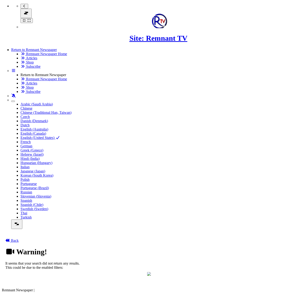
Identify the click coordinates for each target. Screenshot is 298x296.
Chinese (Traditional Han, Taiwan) (45, 112)
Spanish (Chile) (31, 205)
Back (14, 240)
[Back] (24, 6)
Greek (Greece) (31, 150)
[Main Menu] (26, 13)
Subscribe (33, 66)
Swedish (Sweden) (34, 209)
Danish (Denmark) (34, 121)
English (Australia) (34, 129)
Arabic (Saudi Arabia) (36, 104)
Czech (25, 117)
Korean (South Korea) (36, 175)
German (26, 146)
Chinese (26, 108)
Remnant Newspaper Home (46, 54)
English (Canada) (33, 133)
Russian (26, 192)
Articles (31, 58)
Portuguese (28, 184)
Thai (23, 213)
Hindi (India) (30, 159)
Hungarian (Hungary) (36, 163)
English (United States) (37, 138)
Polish (25, 180)
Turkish (26, 217)
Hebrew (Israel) (32, 154)
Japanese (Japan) (32, 171)
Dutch (25, 125)
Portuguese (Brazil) (34, 188)
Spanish (26, 200)
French (25, 142)
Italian (25, 167)
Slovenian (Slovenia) (35, 196)
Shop (29, 62)
